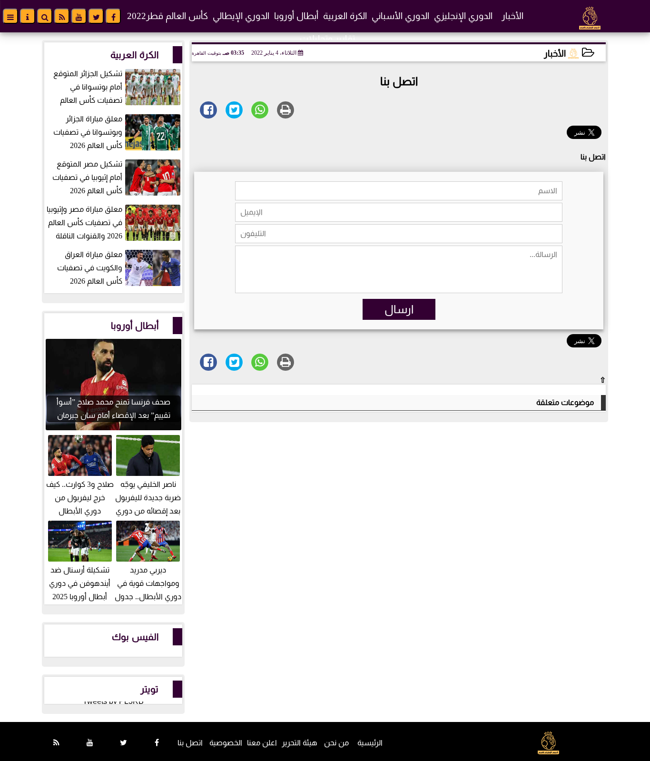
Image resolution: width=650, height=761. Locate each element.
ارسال (399, 309)
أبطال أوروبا (296, 16)
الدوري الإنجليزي (463, 16)
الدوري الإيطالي (241, 16)
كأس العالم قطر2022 (167, 16)
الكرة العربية (345, 16)
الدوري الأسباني (400, 16)
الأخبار (512, 16)
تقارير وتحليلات (327, 39)
